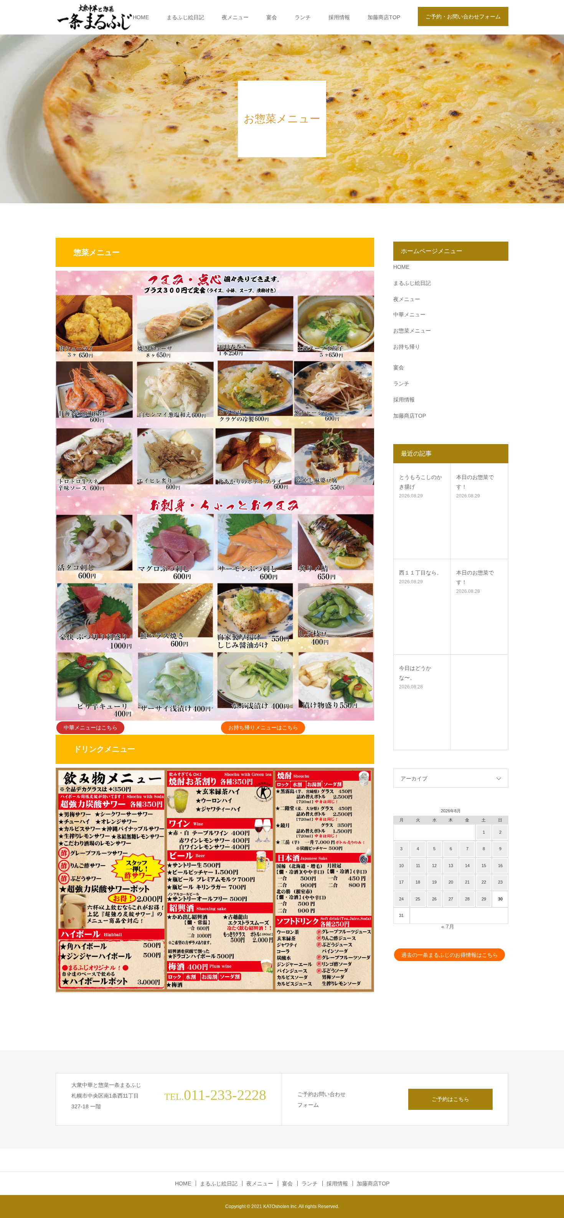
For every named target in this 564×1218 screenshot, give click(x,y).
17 (401, 882)
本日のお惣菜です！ (475, 482)
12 (434, 865)
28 (467, 899)
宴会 (271, 17)
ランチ (303, 17)
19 (434, 882)
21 (467, 882)
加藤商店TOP (384, 17)
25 (418, 899)
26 (434, 899)
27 (451, 899)
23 (500, 882)
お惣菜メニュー (412, 331)
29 (484, 899)
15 (484, 865)
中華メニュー (409, 314)
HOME (141, 17)
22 (484, 882)
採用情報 (339, 17)
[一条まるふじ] (94, 17)
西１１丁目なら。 (420, 572)
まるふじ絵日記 (185, 17)
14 (467, 865)
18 (418, 882)
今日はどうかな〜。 (415, 673)
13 (451, 865)
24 (401, 899)
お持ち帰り (406, 347)
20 (451, 882)
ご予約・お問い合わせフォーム (463, 16)
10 (401, 865)
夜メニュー (235, 17)
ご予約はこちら (450, 1099)
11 (418, 865)
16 (500, 865)
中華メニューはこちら (90, 727)
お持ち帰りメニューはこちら (263, 727)
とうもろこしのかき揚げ (420, 482)
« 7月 (447, 926)
